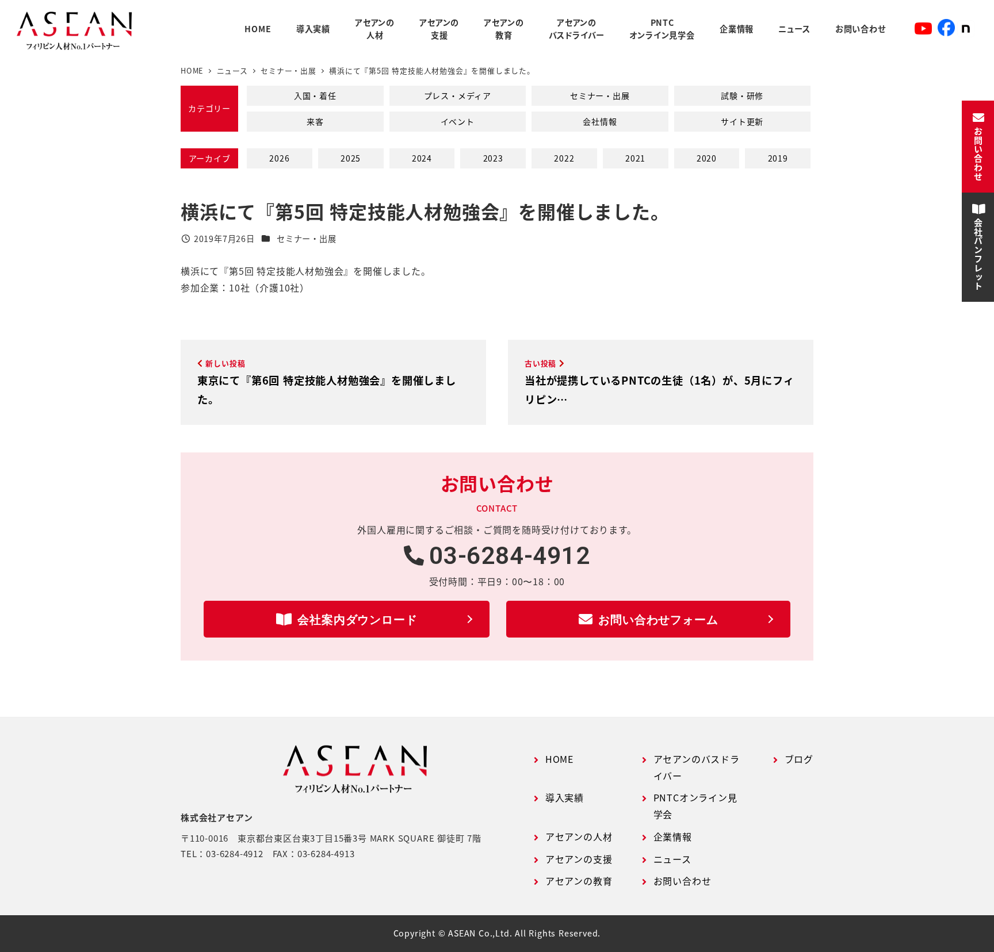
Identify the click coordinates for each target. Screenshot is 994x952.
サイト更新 (742, 121)
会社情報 (600, 121)
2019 (778, 158)
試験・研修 (742, 95)
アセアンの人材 (579, 836)
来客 (315, 121)
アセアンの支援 (579, 859)
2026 (279, 158)
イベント (458, 121)
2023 (493, 158)
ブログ (799, 759)
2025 (351, 158)
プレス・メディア (457, 95)
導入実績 (564, 797)
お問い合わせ (682, 881)
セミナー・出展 (600, 95)
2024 (422, 158)
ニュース (672, 859)
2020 (707, 158)
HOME (559, 759)
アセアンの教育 (579, 881)
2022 (564, 158)
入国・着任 (315, 95)
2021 (635, 158)
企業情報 (672, 836)
